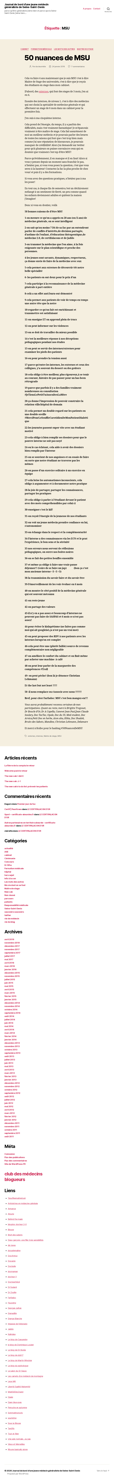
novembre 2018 (12, 943)
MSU (59, 736)
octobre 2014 (10, 1009)
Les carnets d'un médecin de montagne (25, 1376)
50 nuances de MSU (57, 57)
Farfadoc (12, 1297)
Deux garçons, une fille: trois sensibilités (25, 1240)
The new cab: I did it (13, 776)
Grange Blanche (15, 1318)
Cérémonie (9, 858)
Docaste (11, 1261)
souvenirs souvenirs (14, 912)
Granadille (12, 1313)
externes (43, 91)
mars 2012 (9, 1113)
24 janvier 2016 (58, 66)
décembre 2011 (11, 1123)
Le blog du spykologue (18, 1366)
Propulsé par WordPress (17, 1474)
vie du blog (9, 922)
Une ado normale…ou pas (19, 1439)
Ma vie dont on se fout (14, 885)
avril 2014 (9, 1029)
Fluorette (12, 1303)
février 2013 (10, 1076)
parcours (8, 898)
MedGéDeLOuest (15, 1392)
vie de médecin (11, 918)
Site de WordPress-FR (15, 1164)
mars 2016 (9, 966)
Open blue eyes (15, 1402)
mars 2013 (9, 1073)
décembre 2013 (12, 1043)
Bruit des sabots (15, 1235)
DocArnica (12, 1256)
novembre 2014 (12, 1006)
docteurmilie (40, 66)
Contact (96, 8)
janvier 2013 (10, 1080)
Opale (10, 1397)
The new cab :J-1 (12, 781)
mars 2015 (9, 993)
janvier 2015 (10, 999)
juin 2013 (8, 1063)
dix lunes (12, 1245)
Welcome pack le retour (15, 771)
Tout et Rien (13, 1434)
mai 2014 (8, 1026)
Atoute (11, 1214)
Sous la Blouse (14, 1423)
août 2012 (9, 1096)
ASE (6, 852)
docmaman (13, 1271)
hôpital (7, 872)
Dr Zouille (12, 1292)
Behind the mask (15, 1219)
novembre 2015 (12, 976)
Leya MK (12, 1381)
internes (39, 736)
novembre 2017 (12, 949)
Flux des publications (14, 1157)
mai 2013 (8, 1066)
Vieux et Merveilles (16, 1444)
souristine (12, 1418)
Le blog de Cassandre (17, 1339)
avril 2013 (9, 1070)
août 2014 (9, 1016)
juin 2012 (8, 1103)
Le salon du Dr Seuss (17, 1371)
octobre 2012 (10, 1090)
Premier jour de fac (26, 804)
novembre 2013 (12, 1046)
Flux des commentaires (15, 1161)
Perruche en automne (17, 1407)
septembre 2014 (12, 1013)
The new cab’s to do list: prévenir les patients (26, 786)
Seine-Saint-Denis (13, 908)
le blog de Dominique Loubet (21, 1345)
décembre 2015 (12, 973)
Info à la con (10, 878)
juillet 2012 (9, 1100)
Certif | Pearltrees (13, 809)
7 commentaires (77, 66)
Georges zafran (14, 1308)
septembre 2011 (12, 1133)
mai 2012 (8, 1106)
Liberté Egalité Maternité (19, 1386)
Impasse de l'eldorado (17, 1324)
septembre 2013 (12, 1053)
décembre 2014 (12, 1003)
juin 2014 (8, 1023)
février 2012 (10, 1116)
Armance (12, 1208)
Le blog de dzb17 (15, 1355)
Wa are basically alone (18, 1449)
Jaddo (11, 1329)
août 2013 (9, 1056)
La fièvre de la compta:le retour (19, 765)
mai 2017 (8, 959)
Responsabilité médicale (16, 905)
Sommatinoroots (15, 1413)
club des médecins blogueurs (23, 1176)
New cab (8, 892)
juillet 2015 (9, 979)
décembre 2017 (12, 946)
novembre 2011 (11, 1126)
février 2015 (10, 996)
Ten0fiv (11, 1428)
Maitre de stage (85, 49)
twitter (7, 915)
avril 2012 (9, 1110)
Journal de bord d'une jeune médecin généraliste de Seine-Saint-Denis (26, 5)
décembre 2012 (12, 1083)
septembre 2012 (12, 1093)
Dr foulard (12, 1287)
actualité (8, 848)
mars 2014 (9, 1033)
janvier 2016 (10, 969)
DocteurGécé (14, 1282)
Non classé (9, 895)
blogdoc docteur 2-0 (17, 1224)
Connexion (9, 1154)
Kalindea (11, 1334)
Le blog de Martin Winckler (20, 1360)
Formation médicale (41, 49)
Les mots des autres (64, 49)
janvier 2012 (10, 1120)
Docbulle (12, 1266)
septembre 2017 (12, 953)
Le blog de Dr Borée (17, 1350)
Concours (9, 862)
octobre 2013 (10, 1049)
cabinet (25, 49)
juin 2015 (8, 983)
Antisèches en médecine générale (23, 1203)
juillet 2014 (9, 1019)
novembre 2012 (12, 1086)
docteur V (12, 1277)
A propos (87, 8)
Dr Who (8, 865)
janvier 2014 (10, 1039)
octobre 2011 (10, 1130)
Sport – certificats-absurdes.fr (19, 814)
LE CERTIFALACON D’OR (38, 809)
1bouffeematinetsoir (17, 1198)
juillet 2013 (9, 1059)
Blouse (11, 1229)
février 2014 (10, 1036)
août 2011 (9, 1136)
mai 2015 (8, 986)
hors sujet (9, 875)
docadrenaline (14, 1250)
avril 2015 (9, 989)
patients (8, 902)
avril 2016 (9, 963)
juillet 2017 (9, 956)
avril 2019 (9, 939)
